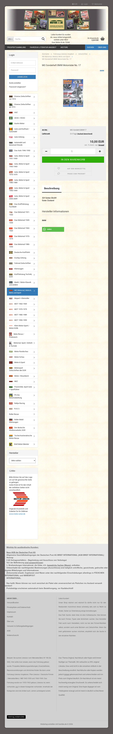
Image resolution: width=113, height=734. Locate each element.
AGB (8, 631)
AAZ (16, 112)
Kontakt (10, 617)
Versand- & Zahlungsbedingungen (20, 626)
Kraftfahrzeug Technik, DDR (20, 275)
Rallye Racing (19, 403)
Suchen (90, 47)
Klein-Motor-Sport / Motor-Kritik (19, 327)
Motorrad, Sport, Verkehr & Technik (21, 344)
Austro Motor (19, 123)
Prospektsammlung (16, 47)
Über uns (102, 47)
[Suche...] (43, 39)
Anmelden (22, 77)
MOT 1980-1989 (20, 315)
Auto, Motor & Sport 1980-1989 (19, 181)
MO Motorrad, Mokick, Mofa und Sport (20, 291)
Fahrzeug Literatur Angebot (43, 47)
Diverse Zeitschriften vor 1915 (20, 97)
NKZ (16, 381)
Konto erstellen (15, 83)
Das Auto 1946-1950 (22, 150)
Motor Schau (19, 357)
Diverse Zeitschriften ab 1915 (20, 105)
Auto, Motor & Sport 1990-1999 (19, 189)
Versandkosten (13, 603)
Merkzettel (98, 4)
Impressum (11, 612)
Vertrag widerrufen (16, 717)
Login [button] (85, 4)
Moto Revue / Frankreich (16, 335)
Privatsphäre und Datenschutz (18, 607)
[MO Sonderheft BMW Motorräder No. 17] (73, 90)
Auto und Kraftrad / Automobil (19, 130)
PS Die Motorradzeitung (15, 396)
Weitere (64, 47)
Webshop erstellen (47, 724)
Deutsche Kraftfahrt (22, 252)
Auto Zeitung (19, 137)
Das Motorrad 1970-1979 (19, 237)
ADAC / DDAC (19, 118)
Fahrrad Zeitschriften (22, 263)
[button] (74, 4)
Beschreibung (51, 188)
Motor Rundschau (21, 351)
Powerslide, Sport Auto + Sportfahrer (20, 388)
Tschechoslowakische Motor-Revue (20, 437)
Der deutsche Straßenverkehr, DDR (17, 429)
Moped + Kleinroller (21, 298)
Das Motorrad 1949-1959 (19, 221)
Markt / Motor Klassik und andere (20, 283)
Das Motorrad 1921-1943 (19, 213)
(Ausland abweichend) (84, 134)
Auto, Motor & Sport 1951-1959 (19, 157)
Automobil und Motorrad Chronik (17, 143)
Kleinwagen (18, 269)
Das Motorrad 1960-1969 (19, 229)
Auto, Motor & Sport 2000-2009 (19, 197)
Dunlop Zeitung (20, 258)
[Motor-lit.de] (56, 19)
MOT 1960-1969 (20, 304)
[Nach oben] (105, 730)
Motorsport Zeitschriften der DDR (17, 369)
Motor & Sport (19, 362)
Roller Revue (14, 414)
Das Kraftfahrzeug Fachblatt (19, 205)
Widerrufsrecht (13, 635)
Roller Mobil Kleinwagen (16, 421)
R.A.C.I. (17, 409)
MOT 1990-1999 (20, 320)
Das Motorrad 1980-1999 (19, 245)
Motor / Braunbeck (21, 376)
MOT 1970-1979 (20, 309)
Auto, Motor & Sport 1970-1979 (19, 173)
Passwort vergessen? (17, 87)
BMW (102, 71)
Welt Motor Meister (21, 444)
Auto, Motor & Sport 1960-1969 (19, 165)
